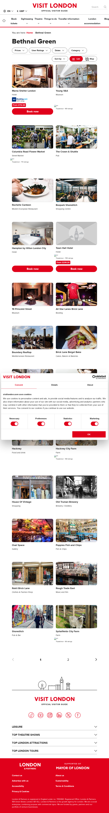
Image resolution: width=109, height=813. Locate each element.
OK (89, 434)
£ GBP (20, 11)
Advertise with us (20, 781)
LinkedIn (59, 715)
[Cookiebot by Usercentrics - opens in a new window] (94, 377)
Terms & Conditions (65, 786)
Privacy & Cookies (20, 791)
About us (60, 775)
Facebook (78, 715)
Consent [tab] (19, 385)
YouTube (40, 715)
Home (29, 32)
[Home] (4, 21)
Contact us (17, 775)
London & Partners (30, 766)
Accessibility (18, 786)
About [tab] (90, 385)
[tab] (76, 58)
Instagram (50, 715)
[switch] (41, 424)
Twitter (68, 715)
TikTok (31, 715)
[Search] (105, 6)
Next (96, 659)
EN (8, 11)
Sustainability (62, 781)
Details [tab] (54, 385)
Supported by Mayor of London (72, 766)
